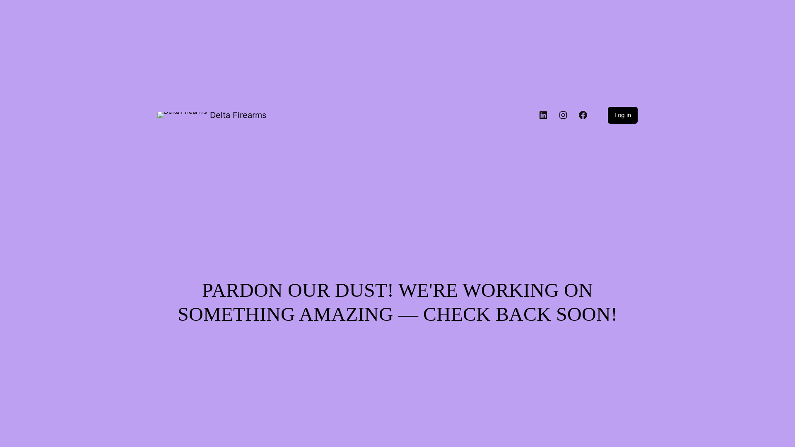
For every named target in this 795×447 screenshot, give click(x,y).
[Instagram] (563, 115)
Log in (622, 114)
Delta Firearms (238, 115)
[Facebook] (583, 115)
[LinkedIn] (543, 115)
